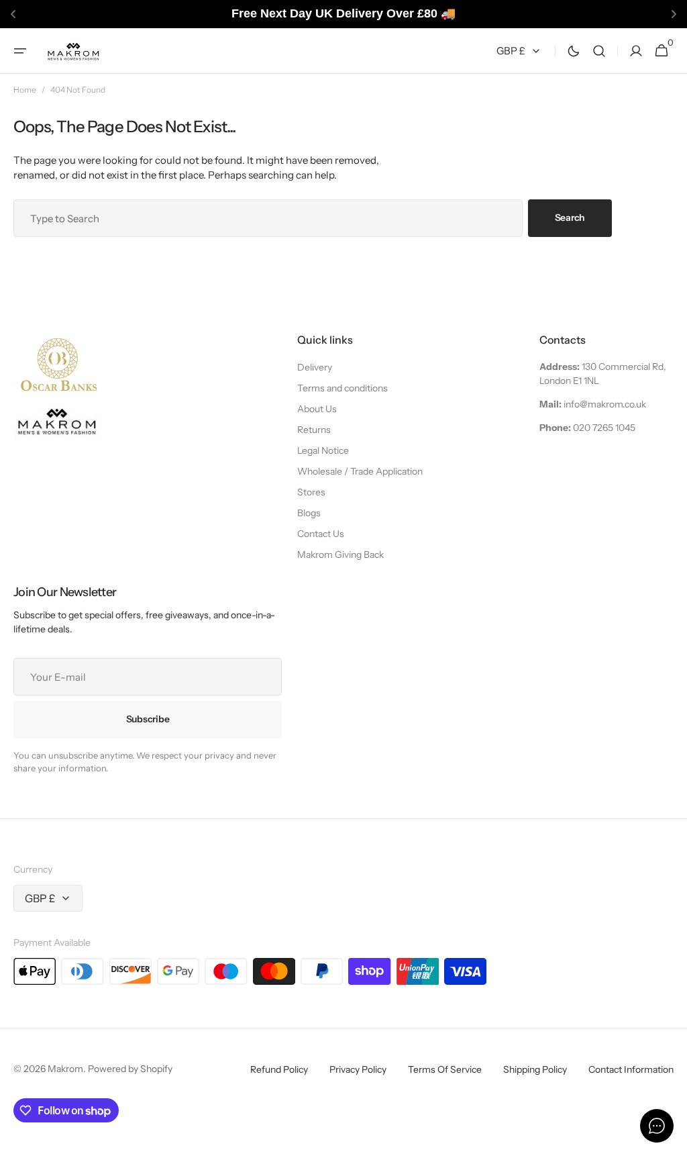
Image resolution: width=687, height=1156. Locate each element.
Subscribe (147, 719)
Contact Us (320, 534)
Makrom (65, 1069)
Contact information (631, 1069)
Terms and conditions (342, 388)
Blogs (309, 513)
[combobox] (268, 218)
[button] (20, 50)
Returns (314, 430)
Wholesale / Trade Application (360, 471)
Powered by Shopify (130, 1069)
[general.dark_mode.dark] (573, 50)
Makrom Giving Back (340, 554)
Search (570, 217)
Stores (311, 492)
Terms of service (445, 1069)
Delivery (314, 367)
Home (24, 90)
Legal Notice (323, 450)
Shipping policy (535, 1069)
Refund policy (279, 1069)
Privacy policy (357, 1069)
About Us (317, 409)
